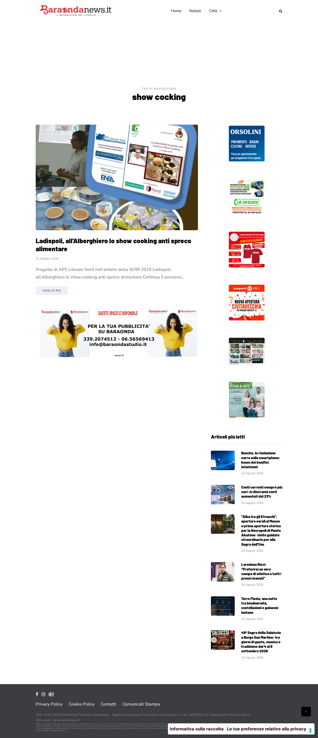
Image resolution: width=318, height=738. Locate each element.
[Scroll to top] (306, 711)
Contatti (108, 704)
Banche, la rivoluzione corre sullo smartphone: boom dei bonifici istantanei (260, 460)
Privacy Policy (49, 704)
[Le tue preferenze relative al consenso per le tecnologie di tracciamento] (310, 730)
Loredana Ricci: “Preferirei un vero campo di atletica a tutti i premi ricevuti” (261, 571)
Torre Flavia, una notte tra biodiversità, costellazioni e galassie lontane (259, 605)
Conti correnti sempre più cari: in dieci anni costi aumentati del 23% (261, 491)
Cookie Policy (82, 704)
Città (213, 10)
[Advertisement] (159, 54)
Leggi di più (51, 290)
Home (176, 10)
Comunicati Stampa (141, 704)
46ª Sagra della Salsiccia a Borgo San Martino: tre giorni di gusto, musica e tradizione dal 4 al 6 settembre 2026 (261, 641)
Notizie (195, 10)
